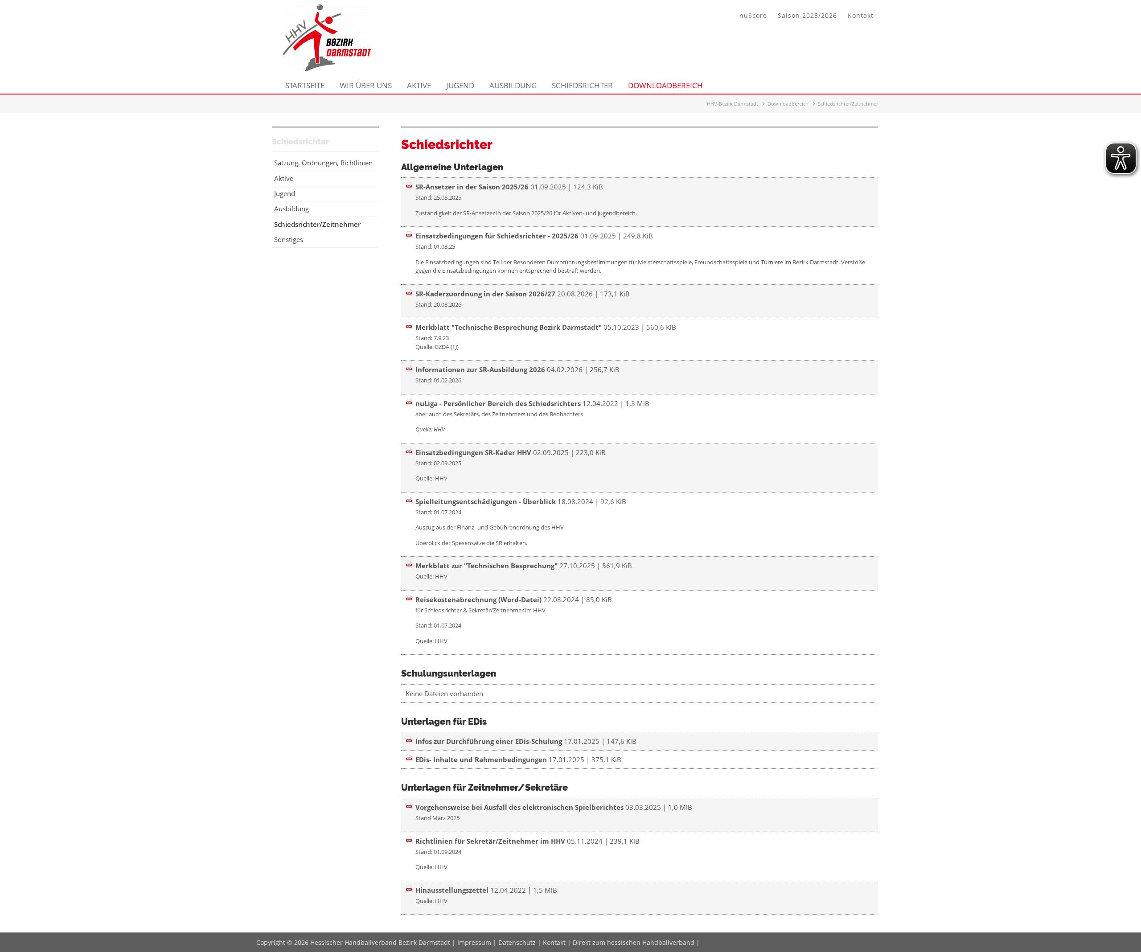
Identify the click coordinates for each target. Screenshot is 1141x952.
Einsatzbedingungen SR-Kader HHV (473, 452)
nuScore (753, 15)
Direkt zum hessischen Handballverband (633, 942)
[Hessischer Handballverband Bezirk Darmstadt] (327, 68)
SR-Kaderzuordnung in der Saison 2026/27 (485, 293)
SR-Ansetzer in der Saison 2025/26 (472, 186)
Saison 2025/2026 (807, 15)
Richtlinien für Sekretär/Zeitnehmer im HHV (490, 841)
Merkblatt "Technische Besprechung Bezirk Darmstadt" (508, 327)
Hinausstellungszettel (451, 890)
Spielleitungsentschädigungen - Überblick (485, 501)
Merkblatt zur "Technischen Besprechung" (486, 565)
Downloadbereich (788, 103)
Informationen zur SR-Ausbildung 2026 (480, 369)
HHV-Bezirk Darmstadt (732, 103)
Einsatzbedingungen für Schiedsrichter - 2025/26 (497, 235)
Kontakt (861, 15)
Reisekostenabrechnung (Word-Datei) (478, 599)
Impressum (474, 942)
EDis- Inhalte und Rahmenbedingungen (481, 759)
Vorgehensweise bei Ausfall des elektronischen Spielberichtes (519, 807)
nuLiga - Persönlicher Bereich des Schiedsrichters (498, 403)
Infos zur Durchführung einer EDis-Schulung (488, 741)
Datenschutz (517, 942)
